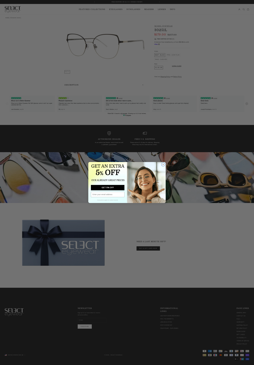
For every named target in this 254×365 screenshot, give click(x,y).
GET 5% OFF (108, 187)
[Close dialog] (163, 164)
